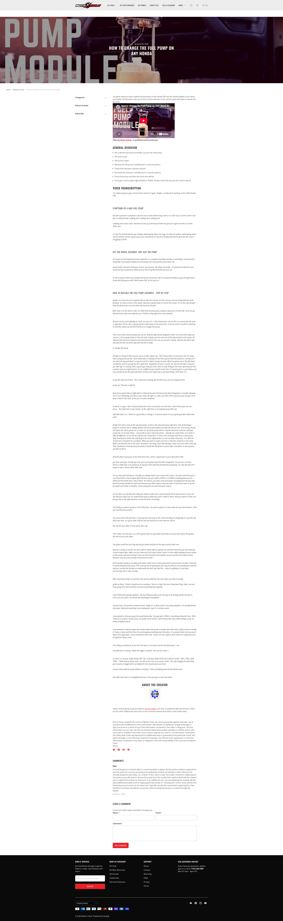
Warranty (148, 874)
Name (116, 813)
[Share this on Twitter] (114, 749)
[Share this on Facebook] (118, 749)
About (181, 5)
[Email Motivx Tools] (190, 903)
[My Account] (197, 5)
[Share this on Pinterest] (123, 749)
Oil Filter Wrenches (127, 5)
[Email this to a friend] (128, 749)
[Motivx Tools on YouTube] (205, 903)
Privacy (147, 882)
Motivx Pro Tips (18, 90)
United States (86, 903)
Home (8, 90)
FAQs (146, 878)
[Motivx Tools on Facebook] (195, 903)
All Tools (110, 5)
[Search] (191, 5)
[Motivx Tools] (88, 5)
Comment (118, 823)
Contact (147, 870)
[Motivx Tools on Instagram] (200, 903)
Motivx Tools (86, 916)
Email (159, 813)
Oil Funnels (142, 5)
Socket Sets (154, 5)
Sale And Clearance (117, 882)
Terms (146, 886)
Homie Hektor (126, 140)
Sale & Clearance (168, 5)
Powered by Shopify (101, 916)
